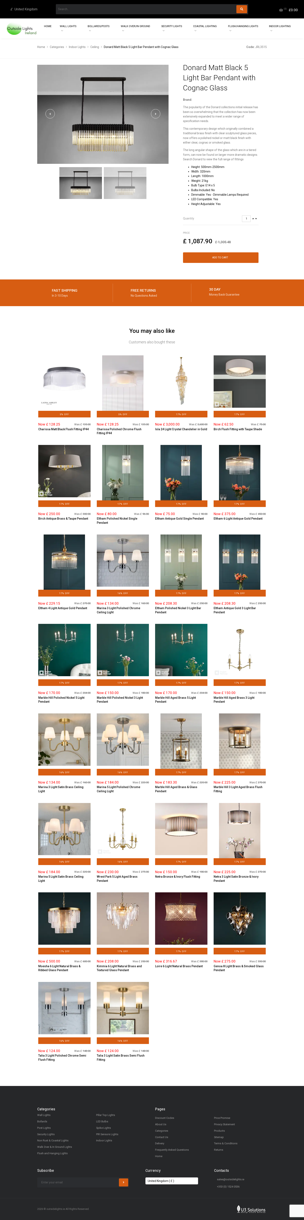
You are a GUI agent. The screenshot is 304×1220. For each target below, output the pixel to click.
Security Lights (171, 26)
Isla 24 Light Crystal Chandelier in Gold (181, 429)
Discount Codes (164, 1117)
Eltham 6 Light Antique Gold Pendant (238, 518)
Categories (57, 47)
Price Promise (222, 1117)
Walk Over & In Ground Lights (54, 1146)
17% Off (181, 414)
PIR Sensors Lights (107, 1134)
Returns (218, 1149)
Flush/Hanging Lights (243, 26)
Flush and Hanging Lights (52, 1153)
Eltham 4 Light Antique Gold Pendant (62, 608)
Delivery (159, 1143)
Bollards (42, 1121)
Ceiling (94, 47)
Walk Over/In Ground (135, 26)
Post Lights (44, 1127)
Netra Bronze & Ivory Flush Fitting (177, 876)
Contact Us (161, 1137)
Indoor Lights (77, 47)
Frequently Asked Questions (172, 1149)
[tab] (221, 218)
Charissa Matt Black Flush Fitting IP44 (63, 429)
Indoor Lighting (280, 26)
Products (219, 1130)
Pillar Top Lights (105, 1115)
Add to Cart (220, 257)
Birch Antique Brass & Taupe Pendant (63, 518)
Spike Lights (103, 1127)
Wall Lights (68, 26)
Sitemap (219, 1137)
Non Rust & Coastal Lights (52, 1140)
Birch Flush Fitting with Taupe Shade (238, 429)
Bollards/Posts (98, 26)
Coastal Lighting (205, 26)
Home (47, 26)
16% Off (122, 593)
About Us (160, 1124)
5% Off (64, 414)
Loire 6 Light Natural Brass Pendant (179, 966)
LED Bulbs (102, 1121)
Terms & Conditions (225, 1143)
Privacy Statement (224, 1124)
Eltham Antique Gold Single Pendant (179, 518)
